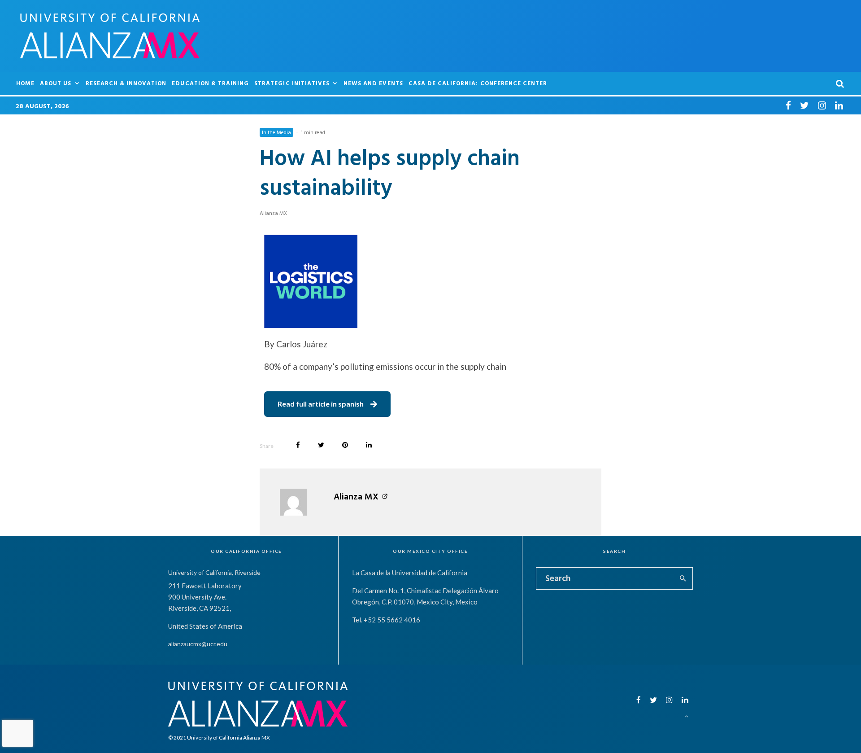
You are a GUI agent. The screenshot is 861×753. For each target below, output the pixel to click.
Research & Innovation (126, 83)
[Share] (298, 445)
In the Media (276, 132)
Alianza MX (273, 213)
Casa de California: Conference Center (478, 83)
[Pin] (345, 445)
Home (25, 83)
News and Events (373, 83)
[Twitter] (804, 105)
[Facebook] (788, 105)
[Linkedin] (839, 105)
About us (55, 83)
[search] (682, 578)
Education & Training (210, 83)
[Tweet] (321, 445)
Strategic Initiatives (292, 83)
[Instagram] (822, 105)
